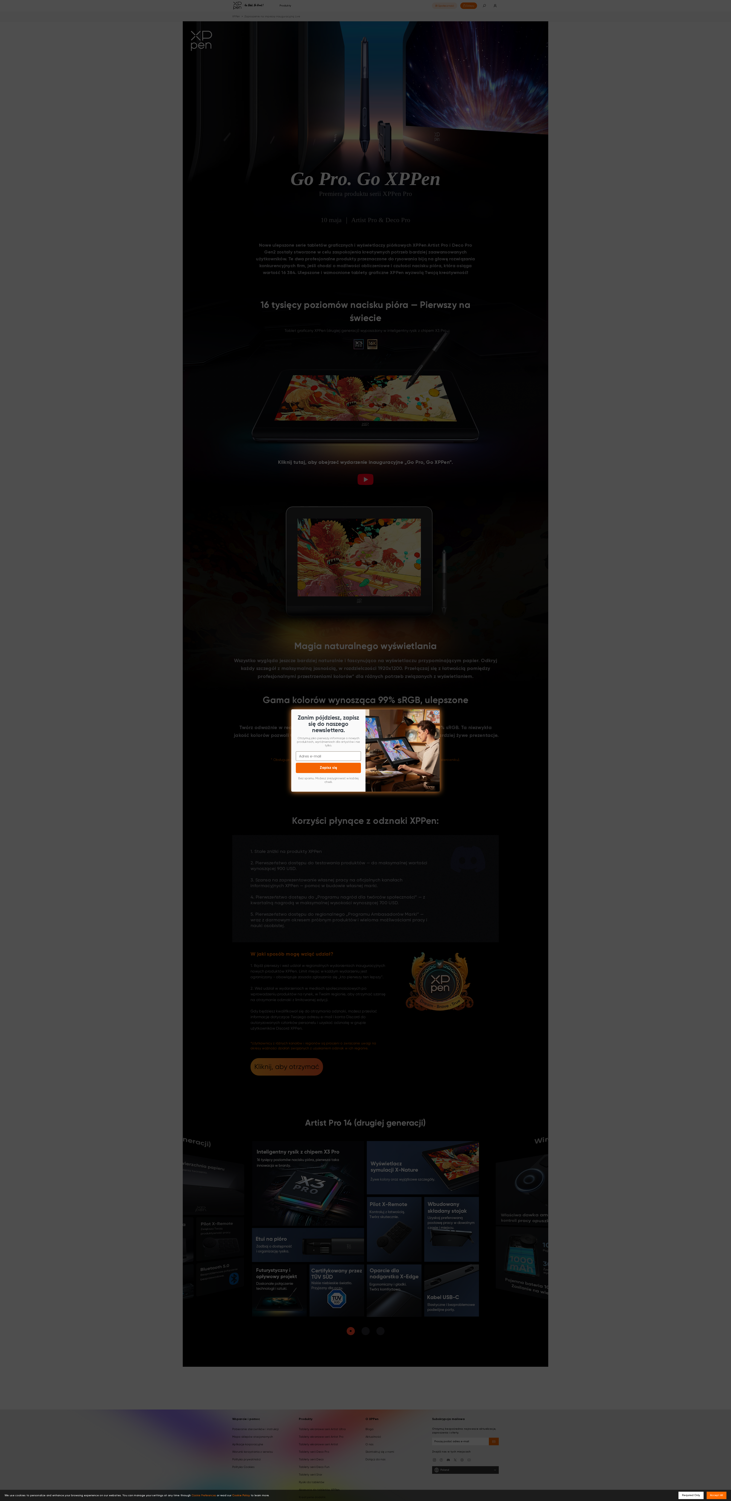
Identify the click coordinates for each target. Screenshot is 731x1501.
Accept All (716, 1495)
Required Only (691, 1495)
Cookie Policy (241, 1495)
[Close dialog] (436, 713)
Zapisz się (328, 768)
